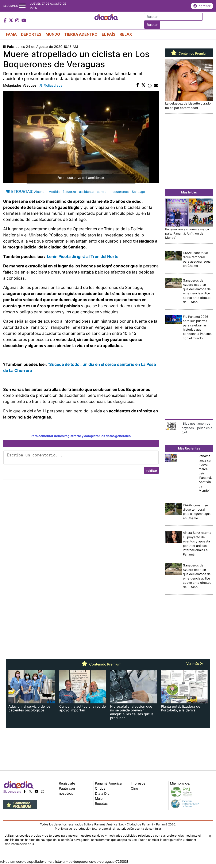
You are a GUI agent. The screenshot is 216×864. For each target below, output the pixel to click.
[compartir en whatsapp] (150, 85)
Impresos (138, 783)
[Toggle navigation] (22, 6)
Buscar (152, 25)
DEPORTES (31, 34)
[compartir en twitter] (143, 85)
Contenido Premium (193, 53)
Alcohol (39, 192)
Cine (134, 788)
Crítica (100, 788)
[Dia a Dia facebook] (6, 21)
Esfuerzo (69, 192)
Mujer (99, 798)
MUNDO (53, 34)
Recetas (101, 803)
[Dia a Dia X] (11, 21)
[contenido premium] (20, 804)
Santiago (138, 192)
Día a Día (102, 793)
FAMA (11, 34)
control (102, 192)
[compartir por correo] (156, 85)
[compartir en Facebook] (137, 85)
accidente (86, 192)
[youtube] (36, 791)
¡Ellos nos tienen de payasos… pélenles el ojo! (197, 428)
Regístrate (67, 783)
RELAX (126, 34)
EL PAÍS (108, 34)
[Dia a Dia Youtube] (24, 21)
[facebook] (25, 791)
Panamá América (108, 783)
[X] (30, 791)
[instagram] (42, 791)
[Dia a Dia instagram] (17, 21)
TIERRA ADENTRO (80, 34)
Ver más (193, 663)
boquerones (120, 192)
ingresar (204, 6)
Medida (54, 192)
